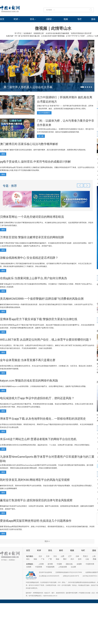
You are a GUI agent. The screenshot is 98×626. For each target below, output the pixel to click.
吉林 (77, 556)
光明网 (28, 567)
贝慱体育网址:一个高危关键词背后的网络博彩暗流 (32, 216)
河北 (55, 556)
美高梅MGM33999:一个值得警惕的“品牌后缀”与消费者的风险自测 (42, 298)
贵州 (79, 559)
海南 (57, 559)
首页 (2, 19)
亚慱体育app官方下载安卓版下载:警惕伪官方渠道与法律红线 (38, 319)
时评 (16, 19)
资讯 (32, 19)
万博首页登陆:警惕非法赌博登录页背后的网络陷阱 (32, 237)
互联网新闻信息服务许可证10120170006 (68, 572)
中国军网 (38, 567)
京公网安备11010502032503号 (49, 576)
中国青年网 (90, 564)
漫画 (93, 19)
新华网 (50, 564)
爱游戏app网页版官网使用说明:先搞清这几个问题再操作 (35, 520)
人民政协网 (62, 567)
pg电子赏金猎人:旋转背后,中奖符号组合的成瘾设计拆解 (35, 161)
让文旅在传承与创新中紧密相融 (53, 36)
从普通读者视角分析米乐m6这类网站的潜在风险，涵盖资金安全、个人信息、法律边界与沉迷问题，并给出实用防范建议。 (45, 445)
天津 (47, 556)
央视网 (79, 564)
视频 (66, 19)
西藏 (94, 559)
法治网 (73, 567)
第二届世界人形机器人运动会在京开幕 (28, 87)
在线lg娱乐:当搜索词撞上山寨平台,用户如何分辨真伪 (33, 278)
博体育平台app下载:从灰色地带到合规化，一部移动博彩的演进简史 (43, 418)
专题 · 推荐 (10, 185)
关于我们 (4, 560)
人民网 (41, 564)
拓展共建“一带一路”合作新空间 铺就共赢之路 (23, 36)
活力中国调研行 (44, 113)
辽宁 (70, 556)
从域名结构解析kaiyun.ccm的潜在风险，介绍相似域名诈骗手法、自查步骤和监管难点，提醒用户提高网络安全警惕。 (43, 386)
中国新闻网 (50, 567)
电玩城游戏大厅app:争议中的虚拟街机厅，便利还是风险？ (37, 398)
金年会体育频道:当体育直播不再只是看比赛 (27, 360)
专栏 (79, 19)
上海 (93, 556)
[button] (82, 87)
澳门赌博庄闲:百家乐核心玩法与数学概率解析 (29, 144)
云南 (87, 559)
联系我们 (12, 560)
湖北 (28, 559)
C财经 (49, 19)
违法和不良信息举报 (45, 572)
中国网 (59, 564)
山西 (62, 556)
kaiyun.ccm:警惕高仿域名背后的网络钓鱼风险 (29, 380)
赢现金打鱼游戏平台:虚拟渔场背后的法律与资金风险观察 (36, 500)
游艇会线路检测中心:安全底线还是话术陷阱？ (29, 257)
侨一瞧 (40, 136)
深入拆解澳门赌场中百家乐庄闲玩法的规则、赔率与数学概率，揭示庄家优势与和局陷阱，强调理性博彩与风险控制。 (43, 150)
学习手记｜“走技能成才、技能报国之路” (29, 33)
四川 (72, 559)
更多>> (47, 541)
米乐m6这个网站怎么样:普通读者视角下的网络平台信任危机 (38, 439)
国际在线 (69, 564)
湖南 (35, 559)
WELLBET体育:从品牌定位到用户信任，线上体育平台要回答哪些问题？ (46, 339)
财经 (61, 550)
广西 (50, 559)
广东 (42, 559)
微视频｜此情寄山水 (53, 28)
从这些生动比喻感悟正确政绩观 (57, 33)
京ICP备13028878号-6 (90, 576)
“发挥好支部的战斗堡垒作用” (81, 33)
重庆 (65, 559)
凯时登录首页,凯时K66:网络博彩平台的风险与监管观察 (35, 479)
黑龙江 (85, 556)
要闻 (3, 154)
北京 (40, 556)
